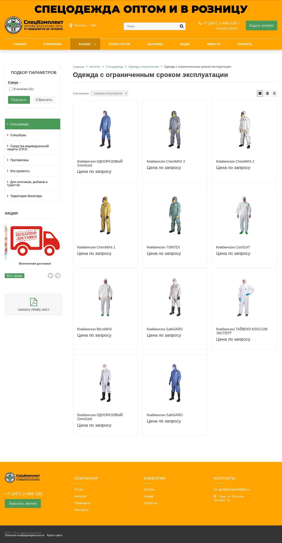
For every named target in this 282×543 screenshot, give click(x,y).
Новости (213, 44)
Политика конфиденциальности (24, 535)
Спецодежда (19, 124)
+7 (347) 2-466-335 (220, 23)
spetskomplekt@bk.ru (234, 489)
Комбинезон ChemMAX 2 (235, 161)
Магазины (155, 44)
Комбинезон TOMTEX (163, 247)
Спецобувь (18, 135)
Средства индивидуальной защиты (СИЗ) (28, 147)
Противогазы (19, 160)
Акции (185, 44)
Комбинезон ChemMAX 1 (96, 247)
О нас (79, 489)
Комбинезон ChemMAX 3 (166, 161)
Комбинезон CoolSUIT (233, 247)
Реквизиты (83, 503)
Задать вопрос (261, 25)
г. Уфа (92, 25)
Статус (13, 82)
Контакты (244, 44)
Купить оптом (119, 44)
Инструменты (20, 171)
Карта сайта (54, 535)
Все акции (14, 275)
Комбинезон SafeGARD (165, 329)
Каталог (85, 44)
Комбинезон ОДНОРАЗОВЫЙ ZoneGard (100, 163)
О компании (52, 44)
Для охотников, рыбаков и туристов (27, 183)
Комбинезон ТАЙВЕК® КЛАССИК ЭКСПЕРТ (242, 331)
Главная (19, 44)
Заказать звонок (227, 28)
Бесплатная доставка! (33, 263)
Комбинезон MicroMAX (94, 329)
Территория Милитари (26, 196)
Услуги (149, 489)
